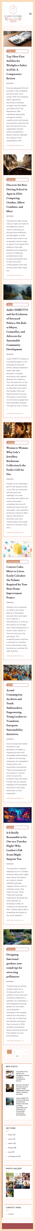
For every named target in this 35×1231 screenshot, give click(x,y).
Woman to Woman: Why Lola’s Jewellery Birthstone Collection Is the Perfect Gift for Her (17, 461)
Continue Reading (13, 145)
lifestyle (11, 51)
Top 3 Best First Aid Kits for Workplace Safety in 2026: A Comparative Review (22, 1076)
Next (17, 1056)
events (10, 827)
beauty (10, 1135)
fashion (11, 442)
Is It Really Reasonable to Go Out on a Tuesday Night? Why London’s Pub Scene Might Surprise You (16, 846)
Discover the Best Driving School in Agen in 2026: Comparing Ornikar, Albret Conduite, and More (16, 198)
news (10, 304)
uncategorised (13, 561)
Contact (11, 1214)
